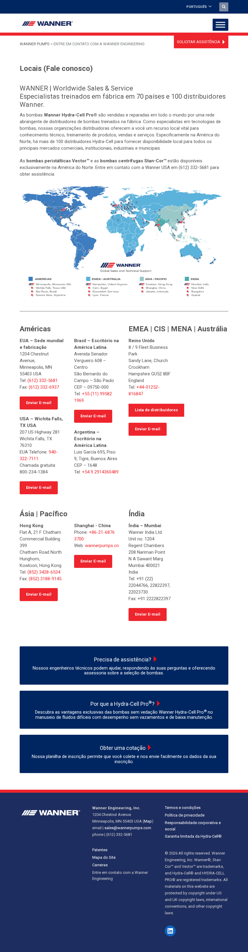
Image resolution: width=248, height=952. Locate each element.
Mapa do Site (104, 857)
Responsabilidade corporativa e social (193, 825)
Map (148, 821)
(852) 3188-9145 (45, 578)
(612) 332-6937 (44, 387)
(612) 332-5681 (43, 380)
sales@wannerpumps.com (127, 828)
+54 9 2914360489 (100, 472)
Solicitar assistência (198, 42)
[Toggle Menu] (220, 25)
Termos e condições (183, 807)
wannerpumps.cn (102, 545)
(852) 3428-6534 (44, 572)
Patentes (99, 850)
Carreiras (100, 865)
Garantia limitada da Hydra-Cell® (193, 836)
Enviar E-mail (38, 402)
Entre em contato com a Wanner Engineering (120, 875)
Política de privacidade (184, 815)
